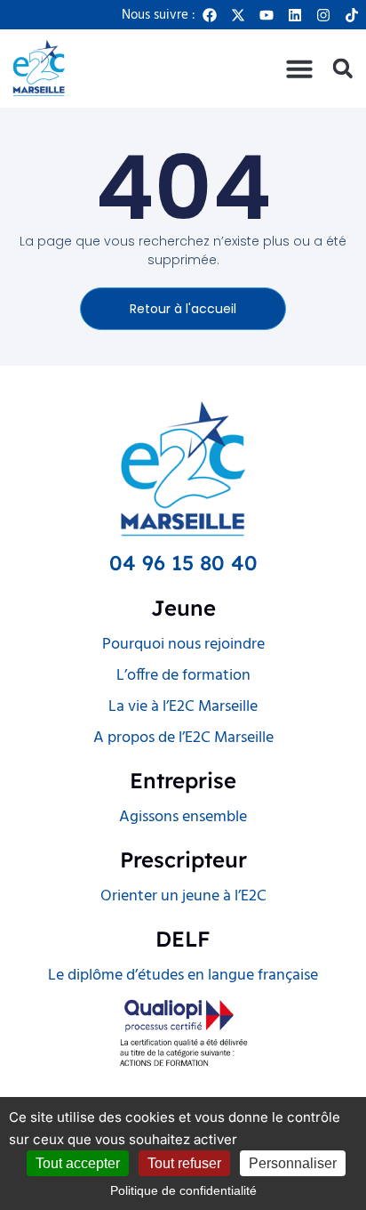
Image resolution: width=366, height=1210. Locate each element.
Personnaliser (293, 1163)
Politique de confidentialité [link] (183, 1190)
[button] (299, 68)
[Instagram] (323, 15)
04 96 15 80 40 (183, 563)
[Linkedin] (295, 15)
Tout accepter (78, 1163)
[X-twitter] (238, 15)
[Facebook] (209, 15)
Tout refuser (184, 1163)
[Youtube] (266, 15)
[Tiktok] (352, 15)
